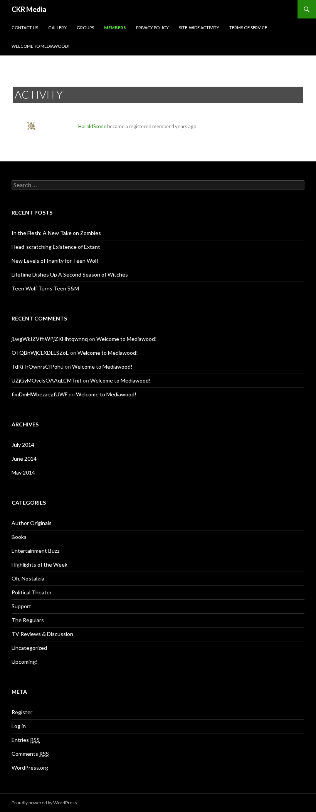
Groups (85, 27)
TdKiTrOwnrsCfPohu (38, 366)
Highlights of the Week (39, 564)
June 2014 (24, 458)
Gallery (57, 27)
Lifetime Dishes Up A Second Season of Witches (70, 274)
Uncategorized (29, 647)
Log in (19, 726)
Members (115, 27)
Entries (26, 740)
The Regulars (28, 620)
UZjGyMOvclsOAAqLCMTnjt (47, 380)
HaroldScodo (92, 126)
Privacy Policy (152, 27)
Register (22, 712)
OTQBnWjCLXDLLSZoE (40, 352)
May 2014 (23, 472)
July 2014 (23, 444)
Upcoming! (25, 661)
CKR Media (29, 9)
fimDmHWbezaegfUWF (39, 394)
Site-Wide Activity (199, 27)
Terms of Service (248, 27)
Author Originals (32, 523)
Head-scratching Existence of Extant (56, 246)
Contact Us (25, 27)
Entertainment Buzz (35, 550)
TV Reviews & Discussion (42, 634)
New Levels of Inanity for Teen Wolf (55, 260)
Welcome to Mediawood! (40, 46)
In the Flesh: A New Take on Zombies (56, 233)
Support (21, 606)
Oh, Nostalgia (28, 578)
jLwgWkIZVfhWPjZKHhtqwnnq (50, 339)
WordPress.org (30, 767)
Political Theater (32, 592)
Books (19, 537)
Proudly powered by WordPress (44, 802)
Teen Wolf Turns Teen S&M (45, 288)
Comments (30, 753)
